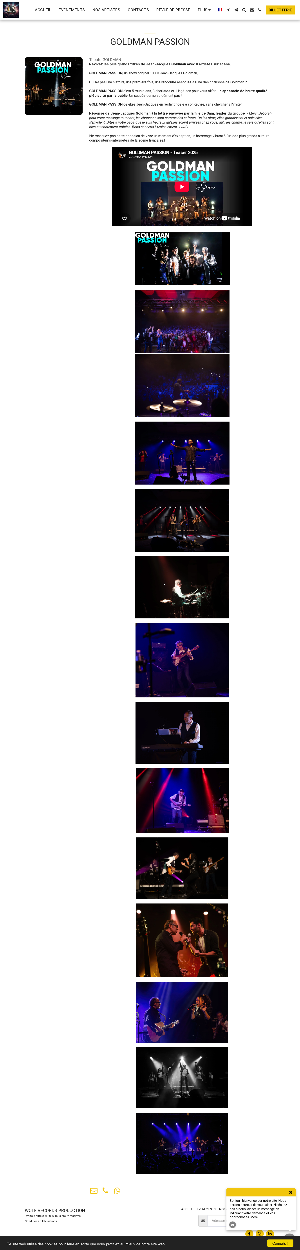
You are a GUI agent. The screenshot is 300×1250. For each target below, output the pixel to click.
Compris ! (280, 1243)
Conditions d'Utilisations (41, 1221)
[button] (228, 10)
